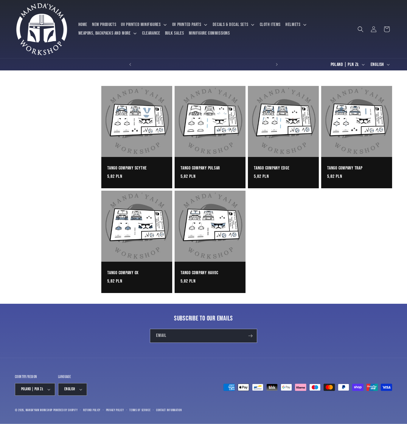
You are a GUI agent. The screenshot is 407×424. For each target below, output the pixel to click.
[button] (360, 29)
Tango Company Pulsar (200, 168)
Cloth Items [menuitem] (270, 24)
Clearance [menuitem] (151, 33)
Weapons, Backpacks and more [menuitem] (104, 33)
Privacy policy (115, 410)
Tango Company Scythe (127, 168)
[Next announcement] (276, 64)
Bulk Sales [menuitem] (174, 33)
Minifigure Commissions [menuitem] (209, 33)
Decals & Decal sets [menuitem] (230, 24)
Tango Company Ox (123, 273)
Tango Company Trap (345, 168)
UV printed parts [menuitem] (186, 24)
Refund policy (91, 410)
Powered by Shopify (65, 410)
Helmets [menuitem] (292, 24)
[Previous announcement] (130, 64)
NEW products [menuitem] (104, 24)
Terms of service (139, 410)
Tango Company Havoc (199, 273)
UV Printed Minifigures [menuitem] (141, 24)
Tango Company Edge (272, 168)
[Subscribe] (250, 336)
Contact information (169, 410)
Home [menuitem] (82, 24)
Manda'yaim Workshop (39, 410)
